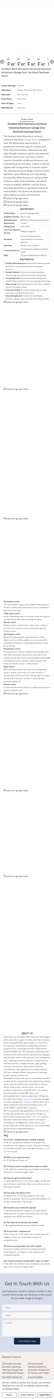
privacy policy (12, 1388)
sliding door (28, 1099)
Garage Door (30, 139)
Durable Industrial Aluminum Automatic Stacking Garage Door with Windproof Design (14, 1379)
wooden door (14, 1096)
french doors (17, 1099)
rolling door (28, 1102)
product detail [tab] (27, 119)
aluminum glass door (29, 1096)
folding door (43, 1096)
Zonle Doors (8, 1037)
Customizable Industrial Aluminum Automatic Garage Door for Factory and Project (39, 1379)
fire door (40, 1102)
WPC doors (29, 1093)
